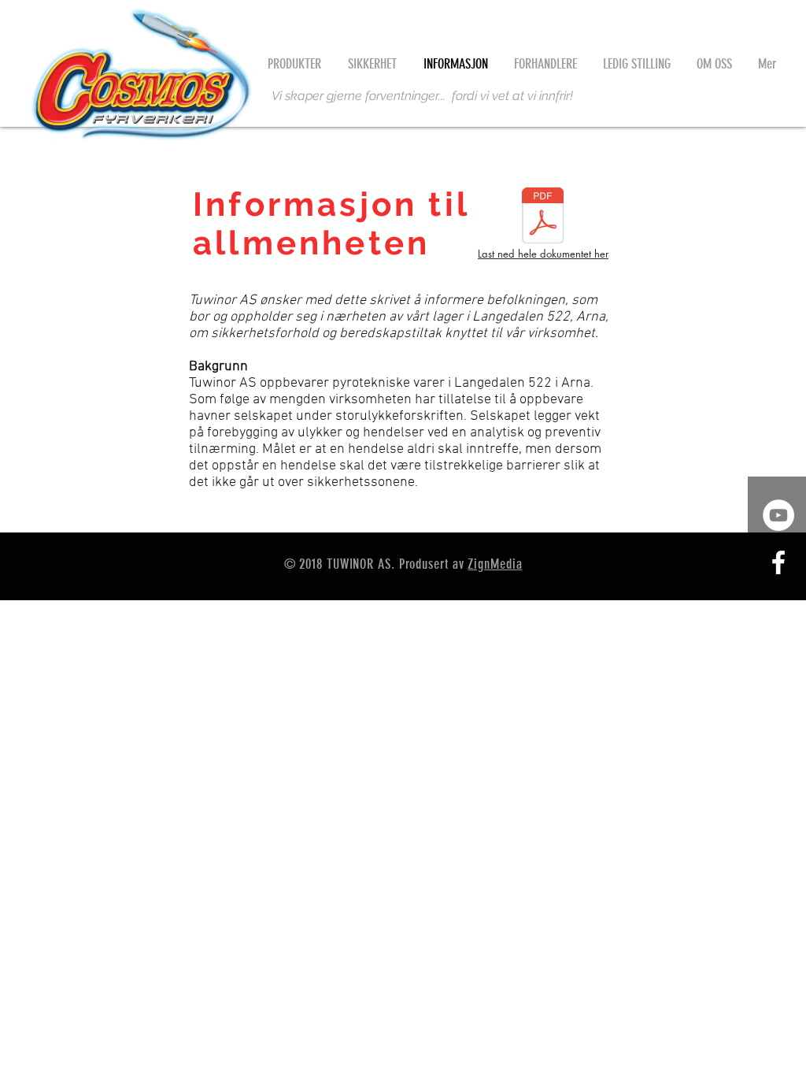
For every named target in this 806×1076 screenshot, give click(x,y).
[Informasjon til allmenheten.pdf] (542, 217)
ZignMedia (495, 564)
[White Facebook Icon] (778, 562)
